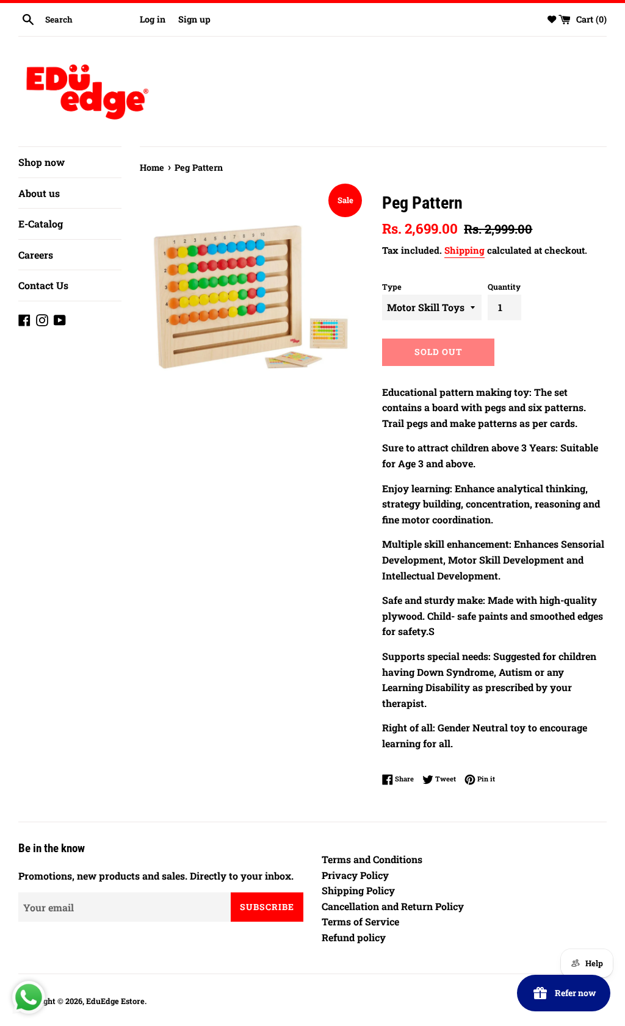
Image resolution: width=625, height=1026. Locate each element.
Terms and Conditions (372, 859)
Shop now (41, 162)
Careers (35, 254)
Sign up (194, 19)
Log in (152, 19)
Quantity (504, 287)
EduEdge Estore (115, 1001)
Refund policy (354, 937)
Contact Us (43, 285)
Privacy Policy (355, 875)
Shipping (464, 250)
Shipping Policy (358, 890)
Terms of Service (360, 921)
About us (39, 193)
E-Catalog (40, 223)
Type (392, 287)
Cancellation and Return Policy (393, 906)
